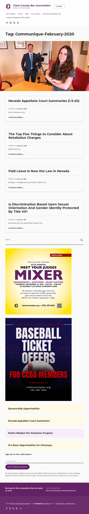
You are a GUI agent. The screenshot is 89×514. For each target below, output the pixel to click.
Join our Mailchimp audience (17, 467)
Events (20, 14)
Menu (60, 6)
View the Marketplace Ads (52, 14)
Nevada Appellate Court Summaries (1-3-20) (43, 101)
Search (7, 239)
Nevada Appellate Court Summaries (29, 421)
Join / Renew (36, 14)
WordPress (46, 503)
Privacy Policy (60, 503)
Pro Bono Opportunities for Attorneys (30, 445)
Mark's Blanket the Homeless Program (30, 433)
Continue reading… (16, 117)
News (27, 14)
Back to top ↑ (71, 503)
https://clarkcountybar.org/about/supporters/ (61, 490)
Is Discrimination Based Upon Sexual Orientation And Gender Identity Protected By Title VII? (43, 208)
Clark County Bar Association (32, 5)
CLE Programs (11, 14)
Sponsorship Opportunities (24, 408)
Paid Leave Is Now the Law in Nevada (38, 171)
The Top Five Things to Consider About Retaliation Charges (40, 136)
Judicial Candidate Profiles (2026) (18, 17)
